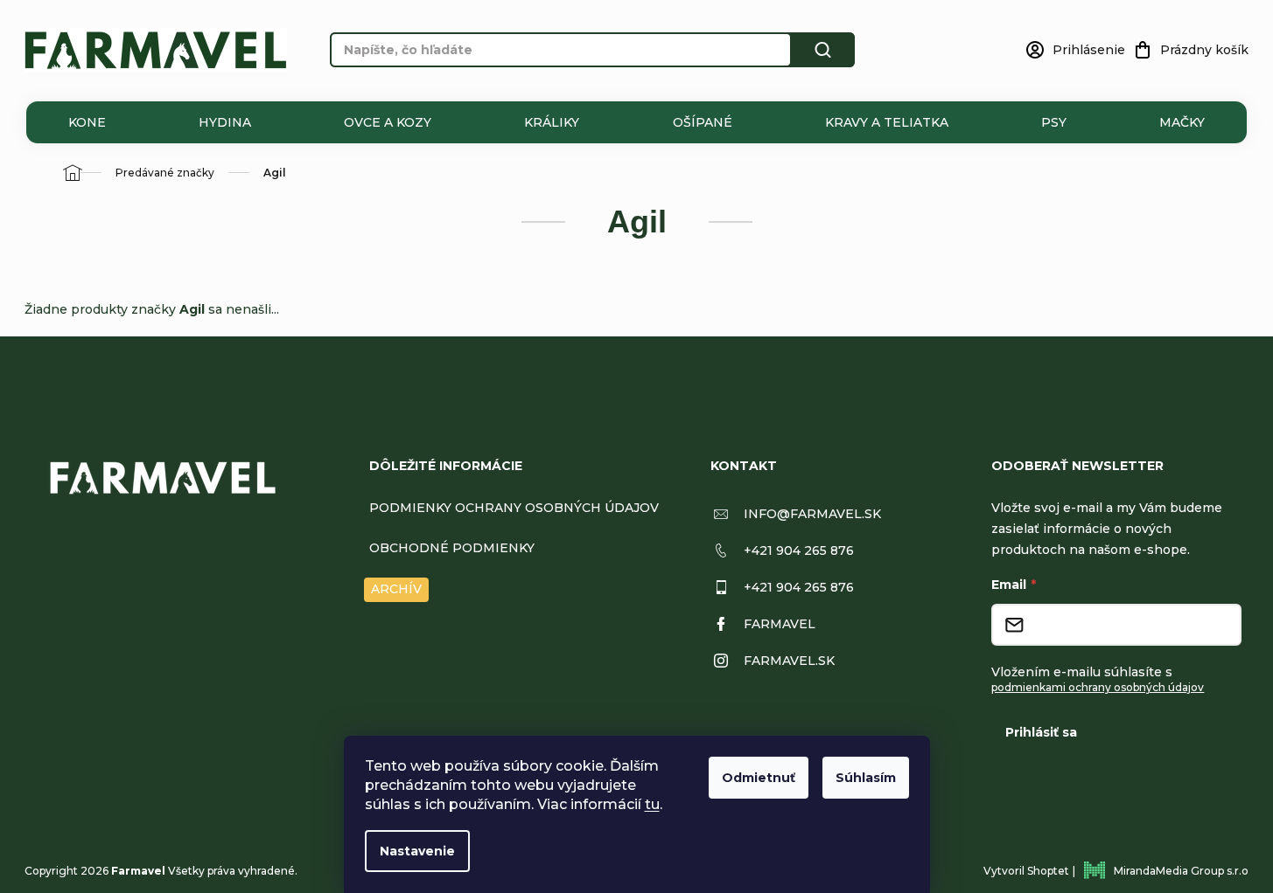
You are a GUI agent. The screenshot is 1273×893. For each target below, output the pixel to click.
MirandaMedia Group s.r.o (1181, 870)
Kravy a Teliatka (886, 122)
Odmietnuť (758, 778)
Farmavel (779, 624)
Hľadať (823, 49)
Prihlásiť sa (1041, 732)
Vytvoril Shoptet (1026, 870)
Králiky (551, 122)
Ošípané (702, 122)
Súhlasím (866, 778)
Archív (396, 589)
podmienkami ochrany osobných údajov (1097, 687)
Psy (1054, 122)
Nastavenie (417, 851)
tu (652, 804)
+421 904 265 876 (799, 550)
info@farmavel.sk (812, 514)
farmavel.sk (789, 660)
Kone (87, 122)
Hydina (225, 122)
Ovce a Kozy (387, 122)
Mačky (1182, 122)
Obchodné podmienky (452, 548)
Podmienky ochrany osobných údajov (514, 508)
